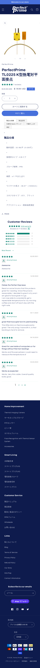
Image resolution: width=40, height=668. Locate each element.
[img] (7, 257)
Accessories (9, 446)
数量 (3, 94)
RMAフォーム (9, 517)
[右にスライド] (25, 58)
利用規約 (24, 661)
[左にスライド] (15, 58)
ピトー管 (7, 428)
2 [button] (19, 385)
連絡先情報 (33, 661)
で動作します (30, 124)
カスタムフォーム (11, 433)
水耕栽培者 (8, 461)
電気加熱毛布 (9, 482)
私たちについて (10, 542)
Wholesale (8, 522)
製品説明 (22, 120)
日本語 (18, 637)
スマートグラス (10, 487)
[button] (2, 9)
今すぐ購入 (20, 113)
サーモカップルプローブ (14, 418)
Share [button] (6, 214)
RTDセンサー (9, 423)
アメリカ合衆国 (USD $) (18, 624)
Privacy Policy (9, 557)
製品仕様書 (10, 120)
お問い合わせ (9, 527)
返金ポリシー (28, 657)
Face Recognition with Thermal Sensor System (19, 440)
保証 (7, 127)
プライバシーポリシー (12, 661)
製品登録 (7, 507)
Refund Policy (9, 563)
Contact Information (12, 578)
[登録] (32, 593)
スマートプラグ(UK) (12, 471)
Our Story (8, 568)
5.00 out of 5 (26, 226)
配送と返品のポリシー (13, 512)
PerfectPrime (17, 657)
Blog (6, 547)
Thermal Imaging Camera (14, 412)
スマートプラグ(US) (12, 466)
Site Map (7, 573)
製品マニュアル (10, 501)
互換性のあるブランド (14, 124)
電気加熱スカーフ (11, 477)
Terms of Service (10, 552)
